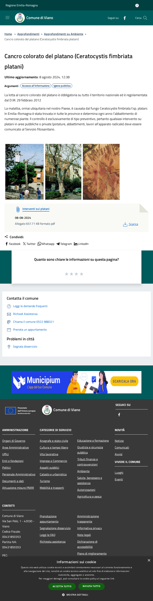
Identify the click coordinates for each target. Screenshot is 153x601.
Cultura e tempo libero (54, 447)
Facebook (15, 244)
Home (8, 34)
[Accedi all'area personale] (137, 5)
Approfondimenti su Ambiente (63, 34)
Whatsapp (48, 244)
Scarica (133, 224)
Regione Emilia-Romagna (22, 5)
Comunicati (122, 447)
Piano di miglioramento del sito (92, 556)
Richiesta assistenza (52, 541)
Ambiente (83, 471)
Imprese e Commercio (53, 461)
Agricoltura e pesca (89, 496)
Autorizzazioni (86, 490)
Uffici (5, 454)
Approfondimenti (28, 34)
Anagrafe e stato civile (54, 440)
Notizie (119, 440)
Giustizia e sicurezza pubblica (90, 450)
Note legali (84, 535)
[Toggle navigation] (7, 17)
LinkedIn (83, 244)
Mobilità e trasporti (52, 487)
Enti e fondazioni (13, 461)
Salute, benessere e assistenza (89, 480)
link (112, 578)
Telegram (66, 244)
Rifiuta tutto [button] (91, 586)
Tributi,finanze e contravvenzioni (87, 462)
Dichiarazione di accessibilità (87, 544)
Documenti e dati (13, 481)
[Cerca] (145, 18)
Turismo (45, 481)
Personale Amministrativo (18, 474)
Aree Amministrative (15, 447)
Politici (6, 467)
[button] (76, 595)
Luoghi (119, 472)
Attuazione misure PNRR (18, 487)
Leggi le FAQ (47, 535)
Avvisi (118, 454)
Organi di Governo (13, 440)
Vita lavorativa (49, 454)
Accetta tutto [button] (62, 586)
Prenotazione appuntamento (49, 519)
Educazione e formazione (93, 440)
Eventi (119, 479)
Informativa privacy (89, 528)
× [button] (148, 560)
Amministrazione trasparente (88, 519)
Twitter (31, 244)
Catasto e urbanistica (53, 474)
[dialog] (76, 578)
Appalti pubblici (49, 467)
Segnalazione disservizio (55, 528)
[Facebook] (123, 17)
